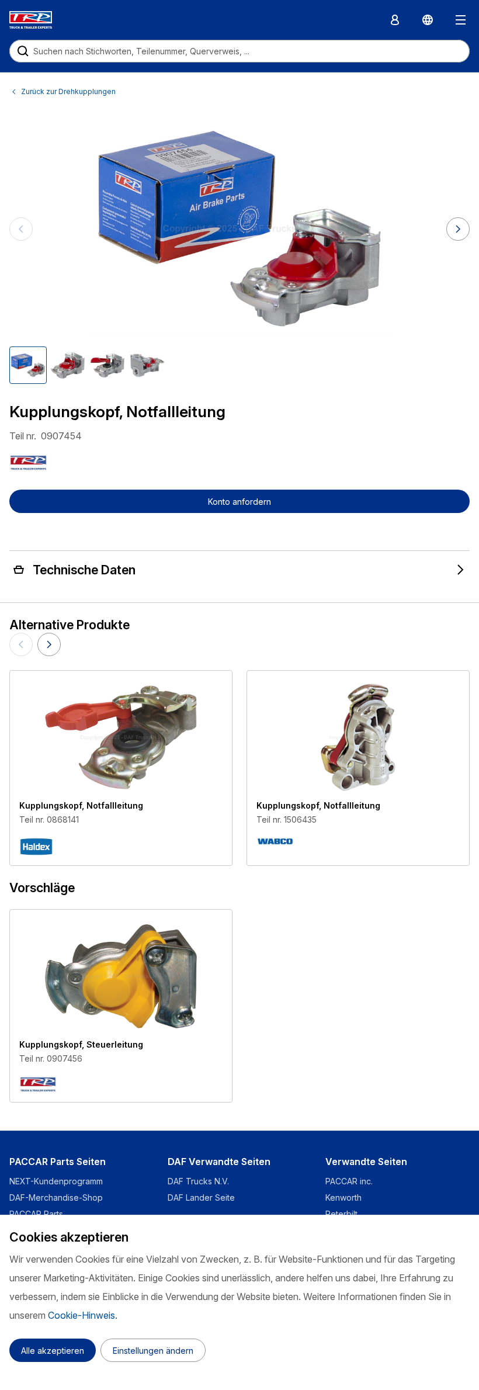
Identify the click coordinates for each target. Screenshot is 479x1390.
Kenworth (343, 1197)
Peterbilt (341, 1214)
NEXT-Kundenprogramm (57, 1181)
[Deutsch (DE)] (427, 20)
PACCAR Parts (36, 1214)
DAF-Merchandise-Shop (56, 1197)
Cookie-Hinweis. (82, 1315)
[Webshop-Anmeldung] (395, 20)
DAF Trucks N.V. (198, 1181)
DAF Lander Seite (201, 1197)
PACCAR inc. (349, 1181)
